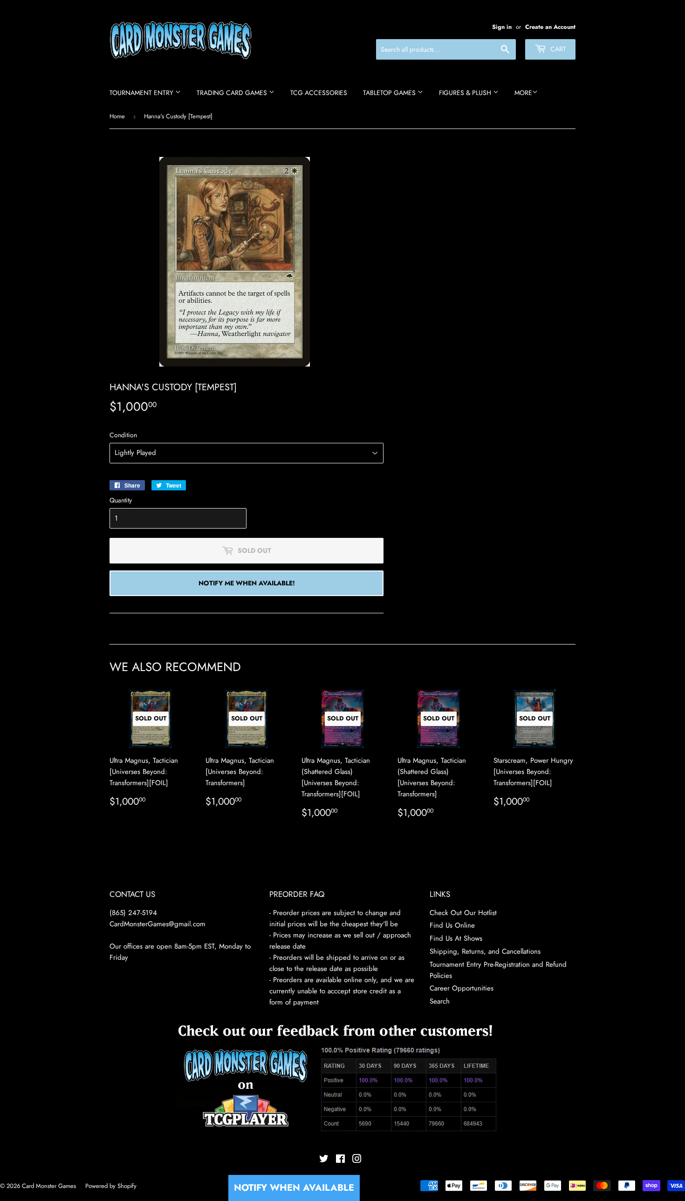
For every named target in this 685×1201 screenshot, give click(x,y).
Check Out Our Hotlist (463, 913)
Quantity (121, 500)
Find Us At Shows (456, 938)
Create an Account (550, 26)
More (523, 92)
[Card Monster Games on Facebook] (340, 1160)
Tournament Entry (142, 92)
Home (117, 116)
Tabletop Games (390, 92)
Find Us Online (452, 925)
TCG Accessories (318, 92)
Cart (557, 49)
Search (440, 1001)
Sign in (502, 26)
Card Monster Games (49, 1185)
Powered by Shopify (111, 1185)
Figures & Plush (466, 92)
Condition (123, 435)
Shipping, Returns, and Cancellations (485, 951)
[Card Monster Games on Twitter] (324, 1160)
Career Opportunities (461, 988)
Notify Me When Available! (247, 583)
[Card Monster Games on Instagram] (357, 1160)
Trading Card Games (233, 92)
